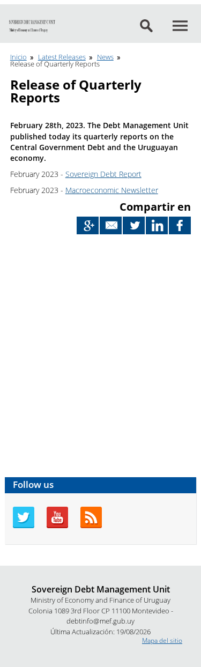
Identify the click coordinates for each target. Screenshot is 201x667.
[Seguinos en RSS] (91, 525)
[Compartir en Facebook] (180, 225)
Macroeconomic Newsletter (111, 190)
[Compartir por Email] (111, 225)
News (105, 57)
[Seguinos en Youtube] (57, 525)
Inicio (18, 57)
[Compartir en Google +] (88, 225)
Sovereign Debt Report (103, 174)
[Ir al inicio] (32, 26)
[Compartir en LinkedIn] (157, 225)
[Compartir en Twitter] (134, 225)
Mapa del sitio (162, 640)
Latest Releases (62, 57)
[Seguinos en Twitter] (23, 525)
